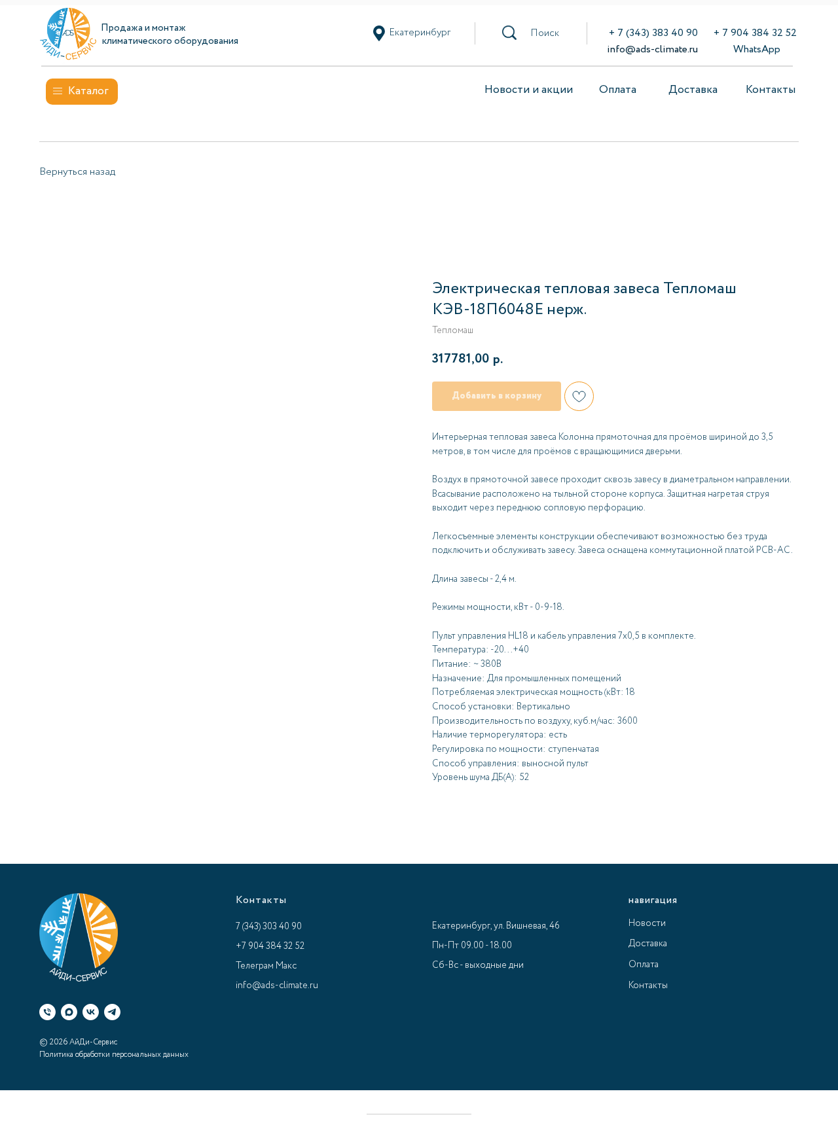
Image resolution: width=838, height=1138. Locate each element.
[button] (544, 33)
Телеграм (255, 965)
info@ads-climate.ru (652, 49)
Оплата (617, 90)
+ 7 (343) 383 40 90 (653, 33)
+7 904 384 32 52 (270, 946)
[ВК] (90, 1012)
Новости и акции (528, 90)
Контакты (770, 90)
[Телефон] (47, 1012)
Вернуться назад (77, 172)
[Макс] (69, 1012)
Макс (286, 965)
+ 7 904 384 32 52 (755, 33)
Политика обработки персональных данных (114, 1054)
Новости (647, 923)
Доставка (693, 90)
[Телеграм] (112, 1012)
